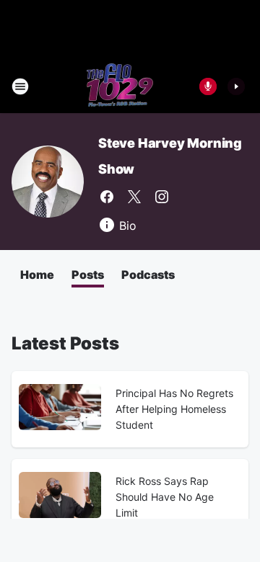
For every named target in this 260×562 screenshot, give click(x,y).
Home (37, 274)
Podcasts (148, 274)
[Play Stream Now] (236, 86)
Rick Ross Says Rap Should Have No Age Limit (165, 497)
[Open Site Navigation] (20, 86)
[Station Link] (120, 86)
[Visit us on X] (134, 196)
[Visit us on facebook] (107, 196)
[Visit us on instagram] (161, 196)
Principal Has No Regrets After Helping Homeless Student (174, 409)
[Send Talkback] (208, 86)
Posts (88, 274)
